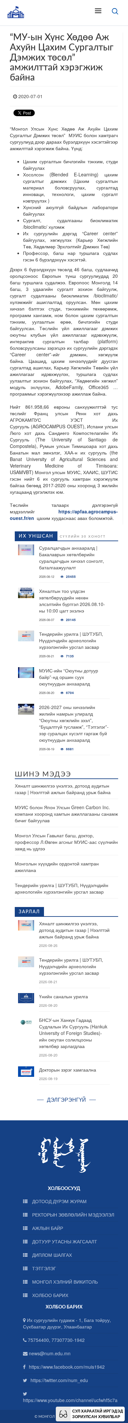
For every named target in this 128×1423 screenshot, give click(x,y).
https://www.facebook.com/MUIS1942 (67, 1366)
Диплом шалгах (51, 1255)
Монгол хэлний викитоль (64, 1281)
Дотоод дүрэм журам (59, 1201)
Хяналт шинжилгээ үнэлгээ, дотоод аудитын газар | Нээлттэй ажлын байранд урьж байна (63, 788)
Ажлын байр (47, 1228)
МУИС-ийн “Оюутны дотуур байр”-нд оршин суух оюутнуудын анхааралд (68, 677)
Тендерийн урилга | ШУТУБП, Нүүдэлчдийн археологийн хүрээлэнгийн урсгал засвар (71, 640)
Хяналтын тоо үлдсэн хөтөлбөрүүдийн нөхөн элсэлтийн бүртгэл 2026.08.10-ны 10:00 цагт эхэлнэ (72, 601)
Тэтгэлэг (43, 1268)
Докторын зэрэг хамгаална (67, 1069)
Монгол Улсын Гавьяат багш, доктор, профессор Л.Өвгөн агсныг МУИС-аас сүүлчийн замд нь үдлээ (66, 842)
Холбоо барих (49, 1295)
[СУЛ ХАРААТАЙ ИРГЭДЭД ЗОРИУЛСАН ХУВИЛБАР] (63, 1413)
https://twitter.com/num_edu (59, 1380)
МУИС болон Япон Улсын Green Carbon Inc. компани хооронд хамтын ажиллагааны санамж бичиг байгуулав (66, 814)
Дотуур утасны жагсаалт (64, 1241)
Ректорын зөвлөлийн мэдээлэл (72, 1214)
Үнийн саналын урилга (63, 996)
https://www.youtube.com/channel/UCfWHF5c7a (70, 1400)
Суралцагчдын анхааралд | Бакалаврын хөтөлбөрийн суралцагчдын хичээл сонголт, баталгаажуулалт (71, 557)
